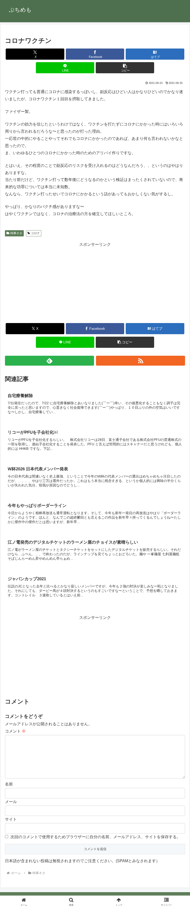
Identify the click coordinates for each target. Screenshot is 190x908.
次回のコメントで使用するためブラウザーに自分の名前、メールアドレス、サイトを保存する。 (95, 837)
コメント (15, 731)
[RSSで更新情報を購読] (140, 361)
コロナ (35, 233)
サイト (11, 819)
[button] (125, 67)
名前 (9, 784)
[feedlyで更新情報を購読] (49, 361)
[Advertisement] (95, 282)
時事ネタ (16, 233)
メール (11, 802)
